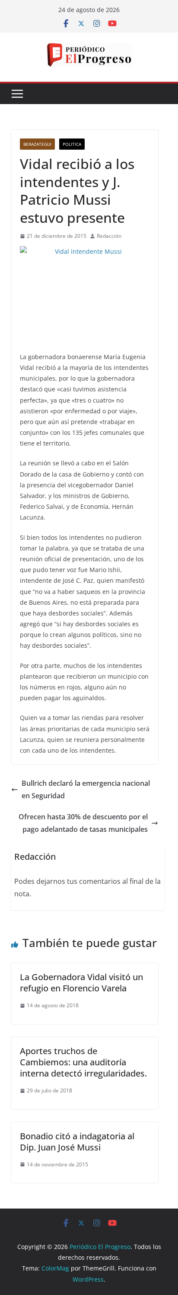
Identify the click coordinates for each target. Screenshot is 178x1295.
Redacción (109, 236)
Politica (72, 144)
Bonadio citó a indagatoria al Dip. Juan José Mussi (77, 1141)
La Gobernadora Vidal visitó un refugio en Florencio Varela (81, 982)
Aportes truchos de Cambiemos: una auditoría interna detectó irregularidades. (83, 1062)
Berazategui (37, 144)
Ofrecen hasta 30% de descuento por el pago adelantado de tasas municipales (83, 823)
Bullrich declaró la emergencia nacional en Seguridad (86, 789)
